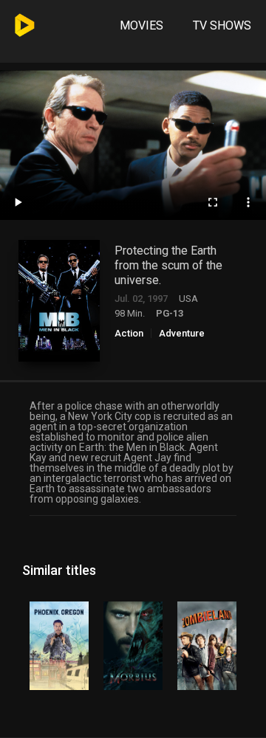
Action (129, 333)
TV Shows (222, 25)
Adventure (182, 333)
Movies (141, 25)
